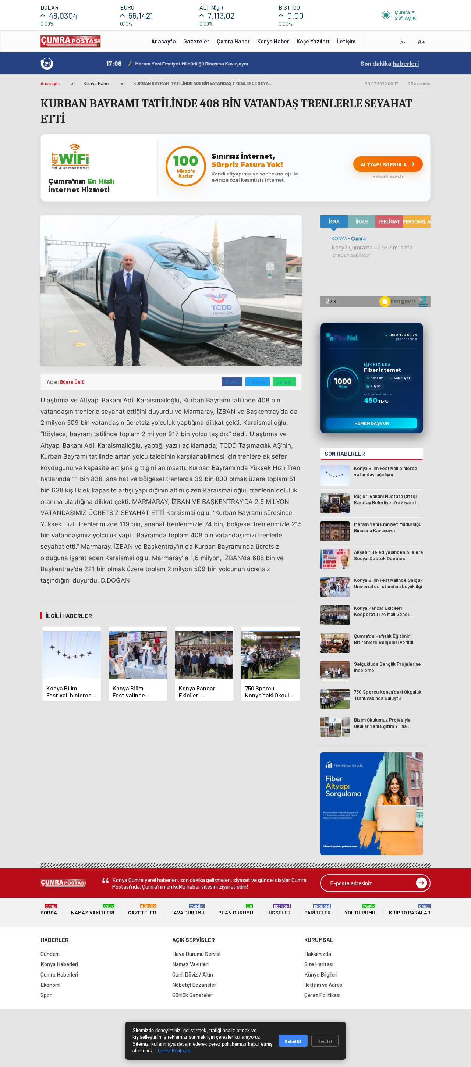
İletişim (346, 41)
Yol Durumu (360, 909)
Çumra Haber (233, 41)
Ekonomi (50, 984)
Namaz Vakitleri (92, 909)
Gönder (284, 381)
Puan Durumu (235, 909)
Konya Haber (273, 41)
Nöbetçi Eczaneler (194, 984)
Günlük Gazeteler (192, 995)
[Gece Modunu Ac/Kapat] (388, 43)
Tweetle (257, 381)
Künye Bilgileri (320, 974)
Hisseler (279, 909)
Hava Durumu (187, 909)
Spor (46, 995)
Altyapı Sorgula (384, 164)
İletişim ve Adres (323, 984)
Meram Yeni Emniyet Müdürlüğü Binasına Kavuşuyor (191, 63)
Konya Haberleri (59, 964)
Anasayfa (163, 41)
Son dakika (389, 63)
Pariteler (317, 909)
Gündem (50, 953)
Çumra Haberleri (59, 974)
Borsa (48, 909)
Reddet (325, 1040)
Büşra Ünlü (72, 382)
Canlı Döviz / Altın (192, 974)
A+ (421, 41)
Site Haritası (318, 964)
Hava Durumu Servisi (196, 953)
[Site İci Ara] (376, 43)
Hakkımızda (317, 953)
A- (403, 42)
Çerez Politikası (322, 995)
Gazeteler (196, 41)
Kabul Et (293, 1040)
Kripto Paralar (410, 909)
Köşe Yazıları (313, 41)
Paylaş (232, 381)
